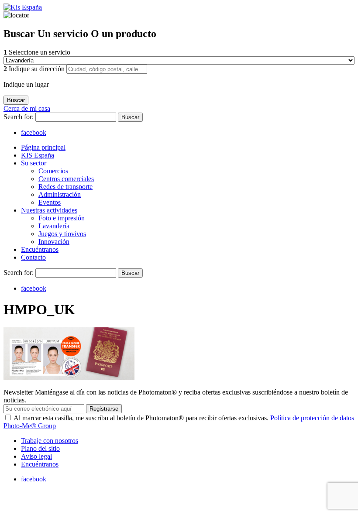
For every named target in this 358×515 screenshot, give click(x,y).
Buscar (130, 117)
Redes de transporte (65, 186)
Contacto (33, 257)
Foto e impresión (61, 218)
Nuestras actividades (49, 210)
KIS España (37, 155)
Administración (59, 194)
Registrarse (104, 408)
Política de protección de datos (312, 418)
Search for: (19, 116)
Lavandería (53, 226)
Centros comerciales (66, 178)
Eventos (49, 202)
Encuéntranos (40, 249)
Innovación (53, 241)
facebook (33, 132)
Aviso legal (36, 456)
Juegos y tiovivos (62, 233)
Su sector (33, 163)
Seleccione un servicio (36, 52)
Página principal (43, 147)
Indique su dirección (34, 68)
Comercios (53, 171)
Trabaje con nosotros (49, 440)
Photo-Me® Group (29, 425)
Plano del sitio (40, 448)
